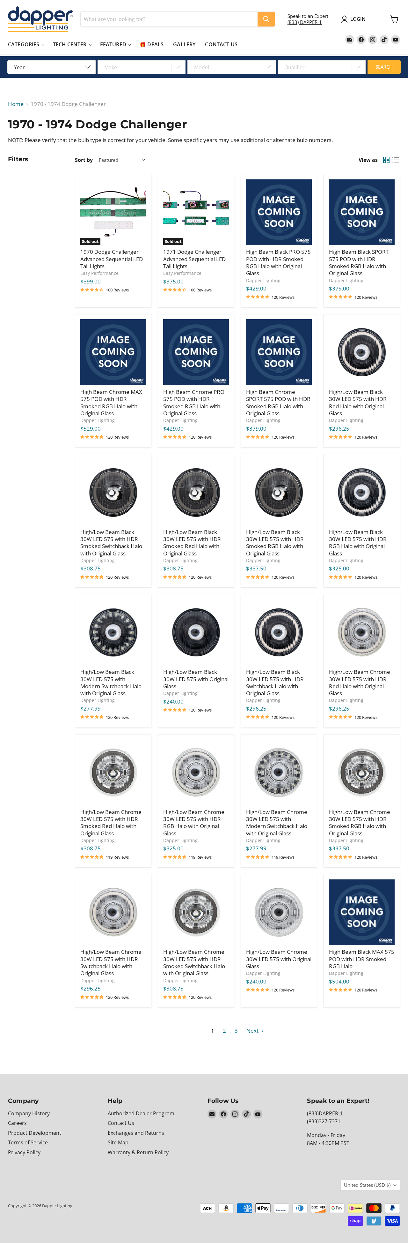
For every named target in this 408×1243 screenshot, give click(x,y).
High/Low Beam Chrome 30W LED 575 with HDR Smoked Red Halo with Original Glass (111, 822)
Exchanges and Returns (136, 1132)
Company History (29, 1113)
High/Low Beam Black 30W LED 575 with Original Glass (196, 679)
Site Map (118, 1142)
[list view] (395, 160)
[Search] (266, 19)
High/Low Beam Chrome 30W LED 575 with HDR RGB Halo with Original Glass (193, 822)
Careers (17, 1122)
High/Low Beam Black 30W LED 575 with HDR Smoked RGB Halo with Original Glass (275, 542)
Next (253, 1030)
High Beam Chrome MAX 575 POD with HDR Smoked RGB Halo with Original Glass (111, 402)
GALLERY (184, 44)
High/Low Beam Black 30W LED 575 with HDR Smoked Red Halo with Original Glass (192, 542)
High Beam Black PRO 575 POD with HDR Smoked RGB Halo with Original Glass (278, 262)
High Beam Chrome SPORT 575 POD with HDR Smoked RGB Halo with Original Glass (278, 402)
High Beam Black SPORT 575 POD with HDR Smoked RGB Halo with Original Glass (359, 262)
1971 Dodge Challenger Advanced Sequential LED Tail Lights (194, 259)
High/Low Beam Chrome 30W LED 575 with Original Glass (278, 959)
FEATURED (113, 44)
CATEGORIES (24, 44)
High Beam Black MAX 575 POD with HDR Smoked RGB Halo (361, 959)
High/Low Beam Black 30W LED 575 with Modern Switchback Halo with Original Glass (111, 682)
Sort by (84, 160)
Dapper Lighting (263, 280)
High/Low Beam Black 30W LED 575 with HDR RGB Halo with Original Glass (358, 542)
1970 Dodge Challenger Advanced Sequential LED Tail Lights (111, 259)
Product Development (34, 1132)
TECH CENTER (70, 44)
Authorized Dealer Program (141, 1113)
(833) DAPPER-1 (305, 22)
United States (367, 1185)
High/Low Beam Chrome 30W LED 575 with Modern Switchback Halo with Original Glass (276, 822)
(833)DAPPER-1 (325, 1113)
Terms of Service (28, 1142)
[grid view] (386, 160)
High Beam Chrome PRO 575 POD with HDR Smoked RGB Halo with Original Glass (193, 402)
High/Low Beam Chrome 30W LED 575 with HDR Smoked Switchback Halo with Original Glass (194, 962)
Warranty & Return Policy (138, 1152)
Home (16, 104)
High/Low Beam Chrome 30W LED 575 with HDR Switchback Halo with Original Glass (111, 962)
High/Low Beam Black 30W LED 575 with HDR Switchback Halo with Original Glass (275, 682)
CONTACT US (221, 44)
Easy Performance (99, 273)
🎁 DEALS (152, 44)
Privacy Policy (24, 1152)
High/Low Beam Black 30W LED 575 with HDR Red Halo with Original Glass (358, 402)
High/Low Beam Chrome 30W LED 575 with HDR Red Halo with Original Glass (359, 682)
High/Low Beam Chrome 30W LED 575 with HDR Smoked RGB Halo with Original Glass (359, 822)
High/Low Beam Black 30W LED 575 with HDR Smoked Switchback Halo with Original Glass (111, 542)
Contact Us (121, 1122)
